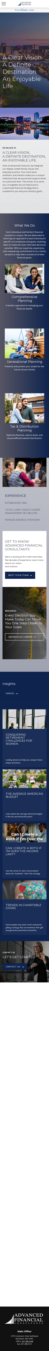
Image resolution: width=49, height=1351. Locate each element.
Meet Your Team (18, 575)
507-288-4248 (27, 1341)
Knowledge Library (21, 636)
